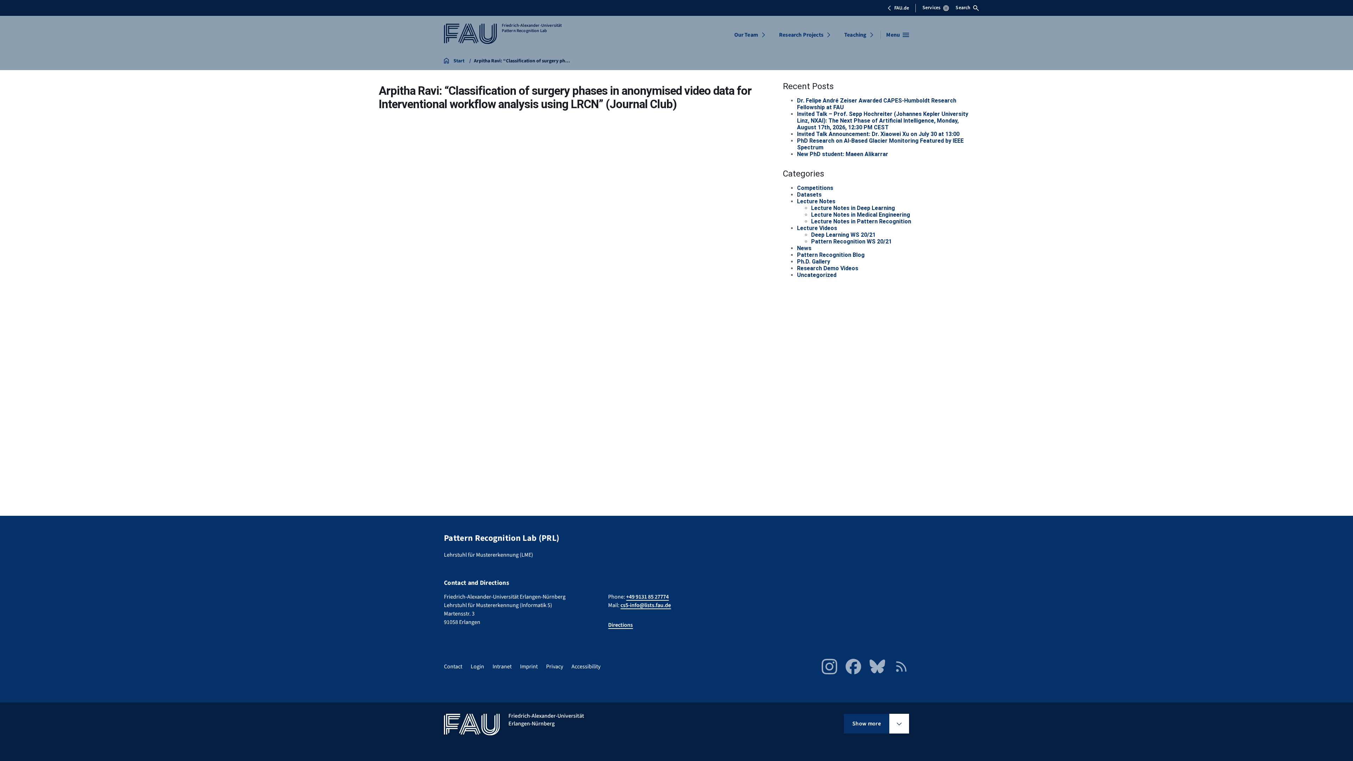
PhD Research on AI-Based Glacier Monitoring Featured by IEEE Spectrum (880, 144)
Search (963, 7)
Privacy (554, 666)
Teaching (855, 35)
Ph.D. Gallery (813, 261)
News (804, 248)
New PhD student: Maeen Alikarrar (842, 154)
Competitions (815, 188)
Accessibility (586, 666)
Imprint (529, 666)
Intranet (502, 666)
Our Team (746, 35)
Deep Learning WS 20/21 (843, 234)
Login (477, 666)
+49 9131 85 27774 (647, 597)
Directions (620, 625)
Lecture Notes (816, 201)
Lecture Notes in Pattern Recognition (861, 221)
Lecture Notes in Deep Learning (853, 208)
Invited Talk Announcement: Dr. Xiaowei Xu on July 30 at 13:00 (878, 134)
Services (931, 7)
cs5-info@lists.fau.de (645, 605)
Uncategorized (816, 275)
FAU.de (901, 8)
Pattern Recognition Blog (831, 255)
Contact (453, 666)
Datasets (809, 194)
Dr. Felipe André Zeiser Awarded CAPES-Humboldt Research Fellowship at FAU (876, 104)
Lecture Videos (817, 228)
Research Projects (801, 35)
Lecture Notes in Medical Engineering (860, 214)
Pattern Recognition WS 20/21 (851, 241)
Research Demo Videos (827, 268)
